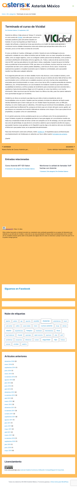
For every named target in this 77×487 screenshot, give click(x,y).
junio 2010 (8, 447)
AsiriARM (36, 321)
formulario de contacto (60, 134)
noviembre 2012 (10, 395)
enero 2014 (8, 374)
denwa (64, 326)
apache (28, 321)
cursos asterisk (46, 326)
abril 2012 (8, 398)
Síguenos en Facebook (17, 288)
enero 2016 (8, 364)
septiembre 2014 (10, 367)
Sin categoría (17, 169)
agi (21, 321)
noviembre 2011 (10, 410)
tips (55, 340)
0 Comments (9, 169)
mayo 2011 (8, 429)
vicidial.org (41, 132)
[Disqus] (38, 200)
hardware (39, 330)
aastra (8, 321)
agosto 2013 (9, 380)
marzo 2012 (8, 401)
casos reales (26, 326)
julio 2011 (7, 423)
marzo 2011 (8, 435)
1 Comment (43, 171)
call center (9, 326)
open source (38, 335)
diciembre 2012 (9, 392)
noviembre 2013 (10, 377)
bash (65, 321)
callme (18, 326)
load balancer (10, 335)
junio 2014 (8, 370)
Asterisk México (45, 6)
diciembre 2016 (9, 361)
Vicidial (20, 37)
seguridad (46, 340)
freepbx (29, 331)
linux (58, 331)
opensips (28, 335)
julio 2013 (8, 383)
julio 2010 (8, 444)
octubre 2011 (9, 414)
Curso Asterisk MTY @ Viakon (17, 166)
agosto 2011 (8, 420)
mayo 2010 (8, 450)
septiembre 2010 (10, 441)
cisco (35, 326)
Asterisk (46, 321)
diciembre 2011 (9, 407)
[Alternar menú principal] (73, 6)
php (56, 335)
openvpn (48, 335)
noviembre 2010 (10, 438)
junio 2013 (8, 386)
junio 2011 (8, 426)
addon (15, 321)
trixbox (63, 340)
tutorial (8, 344)
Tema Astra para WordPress (59, 482)
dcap (57, 326)
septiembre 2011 (10, 417)
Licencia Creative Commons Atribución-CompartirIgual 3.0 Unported (42, 470)
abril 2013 (8, 389)
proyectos (19, 340)
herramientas (49, 330)
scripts (37, 340)
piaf (61, 335)
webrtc (24, 344)
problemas (9, 340)
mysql (20, 335)
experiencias (19, 330)
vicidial (16, 344)
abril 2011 (8, 432)
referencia (28, 340)
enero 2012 (8, 404)
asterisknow (57, 321)
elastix (8, 330)
